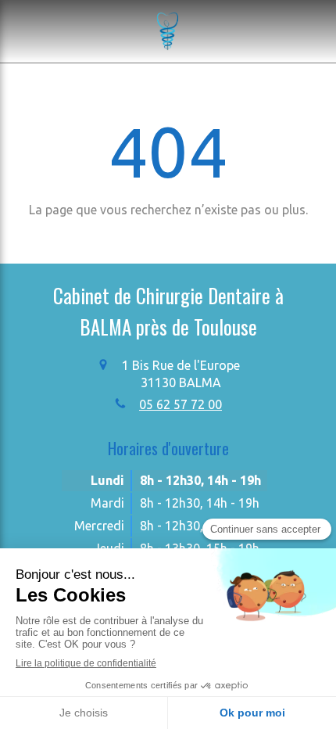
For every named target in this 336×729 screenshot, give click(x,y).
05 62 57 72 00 (180, 404)
